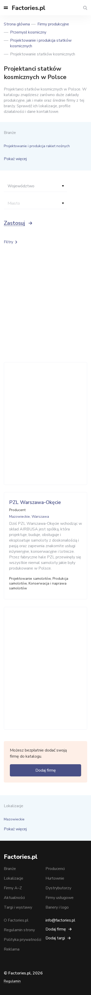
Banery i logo (57, 907)
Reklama (11, 949)
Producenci (55, 868)
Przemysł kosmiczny (28, 32)
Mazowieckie (14, 819)
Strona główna (17, 24)
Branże (10, 868)
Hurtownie (55, 878)
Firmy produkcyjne (53, 24)
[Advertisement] (45, 423)
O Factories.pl (16, 920)
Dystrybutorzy (58, 888)
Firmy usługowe (60, 897)
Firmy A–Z (13, 888)
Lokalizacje (13, 878)
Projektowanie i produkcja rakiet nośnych (37, 146)
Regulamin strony (19, 930)
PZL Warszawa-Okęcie (35, 502)
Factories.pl (28, 8)
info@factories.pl (60, 920)
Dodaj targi (55, 938)
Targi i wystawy (18, 907)
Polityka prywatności (22, 939)
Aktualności (14, 897)
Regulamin (12, 981)
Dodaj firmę (45, 770)
